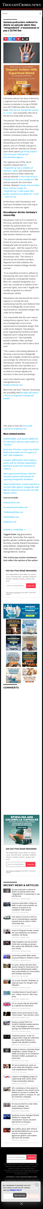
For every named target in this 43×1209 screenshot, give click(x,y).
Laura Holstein (9, 546)
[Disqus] (21, 721)
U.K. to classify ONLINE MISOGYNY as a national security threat (25, 1005)
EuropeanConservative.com (15, 507)
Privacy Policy (16, 1190)
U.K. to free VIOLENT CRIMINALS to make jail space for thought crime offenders (25, 983)
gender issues (33, 540)
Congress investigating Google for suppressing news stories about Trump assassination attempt (25, 1079)
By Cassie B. (23, 1072)
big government (24, 534)
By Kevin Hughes (26, 899)
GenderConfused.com (12, 385)
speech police (14, 549)
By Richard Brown (26, 926)
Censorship (18, 537)
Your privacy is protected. (13, 592)
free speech (29, 537)
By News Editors (25, 1099)
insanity (15, 543)
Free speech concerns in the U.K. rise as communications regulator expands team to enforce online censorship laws (24, 920)
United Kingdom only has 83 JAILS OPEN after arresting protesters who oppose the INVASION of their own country (25, 945)
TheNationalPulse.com (13, 512)
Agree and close (19, 1195)
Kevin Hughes (20, 35)
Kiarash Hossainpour (29, 543)
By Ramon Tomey (26, 951)
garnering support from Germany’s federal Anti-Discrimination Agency (20, 154)
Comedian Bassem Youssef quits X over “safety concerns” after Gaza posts (25, 994)
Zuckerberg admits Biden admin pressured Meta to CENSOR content (25, 957)
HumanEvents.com (11, 502)
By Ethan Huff (24, 912)
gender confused (18, 540)
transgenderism (10, 552)
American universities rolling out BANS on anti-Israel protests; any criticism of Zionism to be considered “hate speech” (24, 906)
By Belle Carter (25, 937)
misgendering (23, 546)
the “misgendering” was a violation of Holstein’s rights (18, 168)
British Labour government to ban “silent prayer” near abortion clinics (25, 1014)
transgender (27, 549)
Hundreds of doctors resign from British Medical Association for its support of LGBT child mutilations (21, 452)
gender (6, 540)
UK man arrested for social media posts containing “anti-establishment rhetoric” (24, 1106)
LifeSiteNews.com (11, 517)
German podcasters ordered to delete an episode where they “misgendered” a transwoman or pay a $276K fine (26, 893)
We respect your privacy (32, 1170)
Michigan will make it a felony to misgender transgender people (21, 396)
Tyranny (22, 552)
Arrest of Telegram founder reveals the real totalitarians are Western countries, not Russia (25, 932)
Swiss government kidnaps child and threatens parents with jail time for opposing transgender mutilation (19, 476)
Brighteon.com (9, 522)
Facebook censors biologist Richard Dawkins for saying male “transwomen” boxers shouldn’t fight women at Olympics (25, 1118)
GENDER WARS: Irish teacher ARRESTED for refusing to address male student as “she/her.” (21, 442)
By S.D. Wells (24, 1061)
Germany (7, 543)
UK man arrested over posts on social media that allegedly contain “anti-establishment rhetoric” (25, 1067)
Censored (7, 537)
